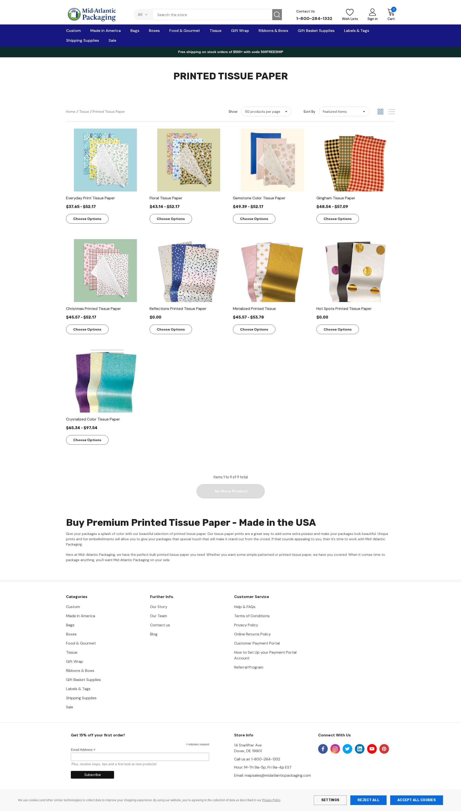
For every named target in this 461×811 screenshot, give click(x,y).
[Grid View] (380, 111)
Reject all (368, 800)
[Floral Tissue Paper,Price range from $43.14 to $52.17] (189, 160)
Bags (70, 624)
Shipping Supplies (81, 697)
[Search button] (277, 14)
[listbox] (344, 111)
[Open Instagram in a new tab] (335, 749)
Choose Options (87, 219)
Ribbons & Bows (80, 670)
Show (233, 111)
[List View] (391, 111)
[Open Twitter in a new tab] (347, 749)
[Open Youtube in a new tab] (372, 749)
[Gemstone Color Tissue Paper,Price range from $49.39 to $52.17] (272, 160)
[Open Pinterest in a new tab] (384, 749)
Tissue (71, 652)
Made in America (80, 615)
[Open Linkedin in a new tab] (359, 749)
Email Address (83, 749)
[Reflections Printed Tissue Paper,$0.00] (189, 270)
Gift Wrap (74, 661)
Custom (73, 606)
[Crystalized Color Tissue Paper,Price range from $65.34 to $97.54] (105, 381)
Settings (330, 800)
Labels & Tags (78, 688)
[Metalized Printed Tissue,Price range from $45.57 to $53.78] (272, 270)
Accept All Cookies (416, 800)
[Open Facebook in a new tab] (323, 749)
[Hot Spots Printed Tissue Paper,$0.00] (355, 270)
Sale (69, 707)
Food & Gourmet (81, 643)
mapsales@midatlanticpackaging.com (278, 775)
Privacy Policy (271, 800)
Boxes (71, 634)
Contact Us (305, 11)
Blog (154, 634)
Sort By (309, 111)
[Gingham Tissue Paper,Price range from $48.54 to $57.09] (355, 160)
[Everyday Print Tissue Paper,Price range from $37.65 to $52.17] (105, 160)
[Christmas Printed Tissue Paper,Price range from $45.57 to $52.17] (105, 270)
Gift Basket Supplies (83, 679)
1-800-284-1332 (314, 18)
